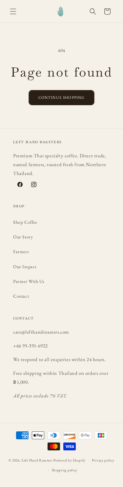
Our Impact (24, 267)
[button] (13, 11)
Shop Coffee (25, 222)
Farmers (21, 251)
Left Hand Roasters (37, 460)
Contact (21, 296)
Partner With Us (29, 281)
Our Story (23, 237)
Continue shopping (61, 97)
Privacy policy (103, 460)
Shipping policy (65, 470)
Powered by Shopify (69, 460)
